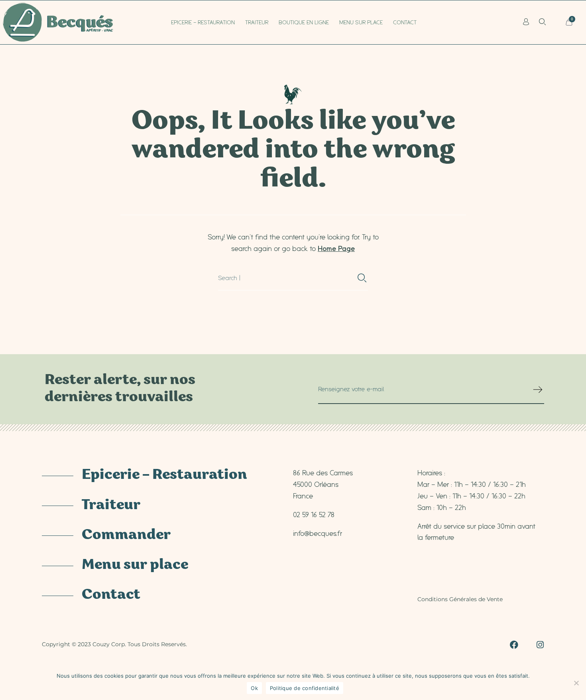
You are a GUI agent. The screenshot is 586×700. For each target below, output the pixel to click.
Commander (126, 535)
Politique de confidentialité (304, 688)
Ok (254, 688)
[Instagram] (540, 645)
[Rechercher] (362, 278)
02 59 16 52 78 (313, 514)
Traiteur (256, 22)
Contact (405, 22)
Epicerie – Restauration (203, 22)
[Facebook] (514, 645)
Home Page (336, 248)
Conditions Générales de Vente (460, 599)
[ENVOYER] (538, 393)
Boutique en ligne (304, 22)
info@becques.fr (317, 533)
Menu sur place (361, 22)
